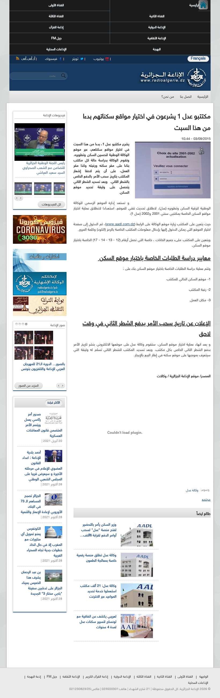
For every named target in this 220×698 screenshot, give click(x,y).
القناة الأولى (56, 5)
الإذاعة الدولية (157, 27)
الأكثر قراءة (53, 403)
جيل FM (56, 38)
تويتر (75, 59)
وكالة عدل (192, 490)
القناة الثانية (156, 16)
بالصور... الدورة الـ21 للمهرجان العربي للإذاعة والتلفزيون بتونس (43, 366)
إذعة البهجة (34, 677)
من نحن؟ (167, 97)
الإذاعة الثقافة (71, 677)
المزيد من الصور (29, 386)
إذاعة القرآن (56, 27)
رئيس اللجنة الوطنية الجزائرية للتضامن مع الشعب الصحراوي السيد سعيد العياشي (44, 168)
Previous (16, 198)
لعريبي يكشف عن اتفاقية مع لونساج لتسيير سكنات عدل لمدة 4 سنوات (96, 622)
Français (198, 58)
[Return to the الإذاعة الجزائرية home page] (172, 69)
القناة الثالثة (56, 16)
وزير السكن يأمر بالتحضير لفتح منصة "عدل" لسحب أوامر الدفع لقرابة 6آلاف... (98, 530)
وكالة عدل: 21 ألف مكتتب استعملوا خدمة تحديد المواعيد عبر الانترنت (98, 591)
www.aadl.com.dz (120, 224)
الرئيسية (199, 5)
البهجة (157, 49)
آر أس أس (28, 58)
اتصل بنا (186, 97)
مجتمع (206, 500)
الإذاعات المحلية (56, 49)
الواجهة (203, 677)
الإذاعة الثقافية (157, 38)
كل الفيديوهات (51, 204)
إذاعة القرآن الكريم (97, 677)
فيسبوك (51, 59)
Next (21, 198)
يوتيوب (99, 59)
